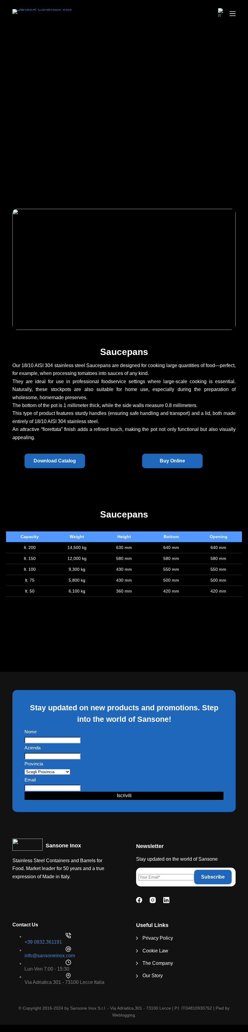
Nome (30, 731)
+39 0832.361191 (43, 942)
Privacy (150, 938)
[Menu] (233, 14)
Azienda (32, 747)
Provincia (33, 763)
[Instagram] (153, 900)
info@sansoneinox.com (49, 955)
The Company (157, 963)
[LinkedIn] (166, 900)
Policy (166, 938)
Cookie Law (155, 950)
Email (30, 779)
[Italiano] (221, 13)
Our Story (152, 975)
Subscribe (213, 876)
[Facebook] (139, 900)
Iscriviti (124, 795)
